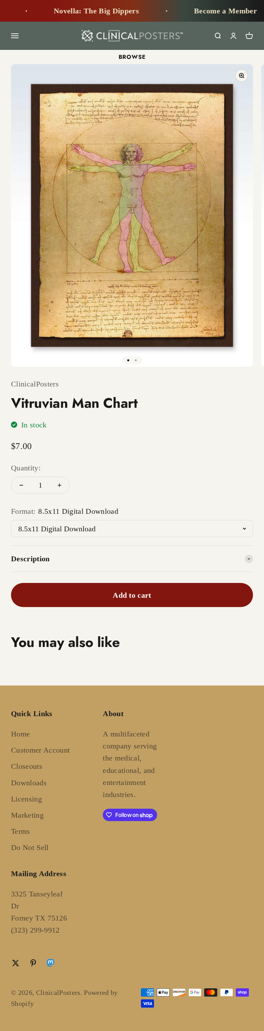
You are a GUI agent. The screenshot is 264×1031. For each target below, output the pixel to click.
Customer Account (40, 750)
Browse (132, 57)
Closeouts (26, 766)
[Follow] (50, 964)
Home (20, 734)
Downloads (29, 782)
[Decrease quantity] (21, 485)
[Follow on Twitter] (15, 963)
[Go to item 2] (136, 360)
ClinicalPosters (35, 384)
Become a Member (215, 11)
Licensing (26, 799)
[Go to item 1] (128, 360)
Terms (20, 831)
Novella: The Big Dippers (86, 11)
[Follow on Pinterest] (33, 963)
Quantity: (26, 468)
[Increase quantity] (59, 485)
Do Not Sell (30, 847)
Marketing (27, 815)
